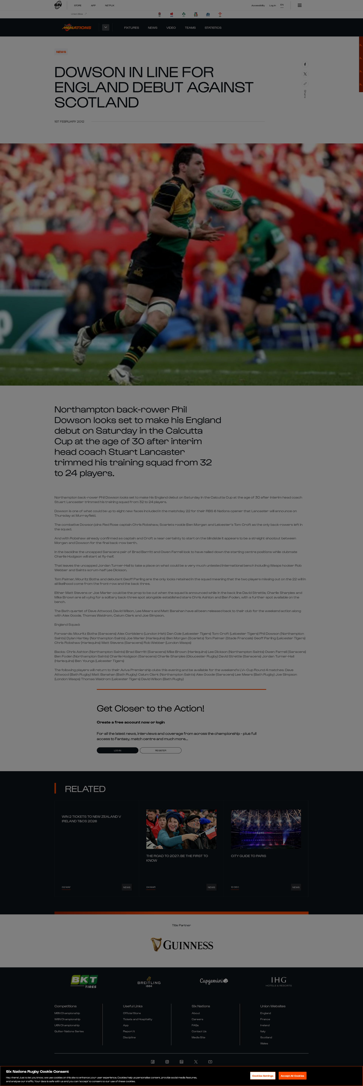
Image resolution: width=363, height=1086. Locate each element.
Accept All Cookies (292, 1075)
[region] (181, 1076)
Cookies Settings (262, 1075)
